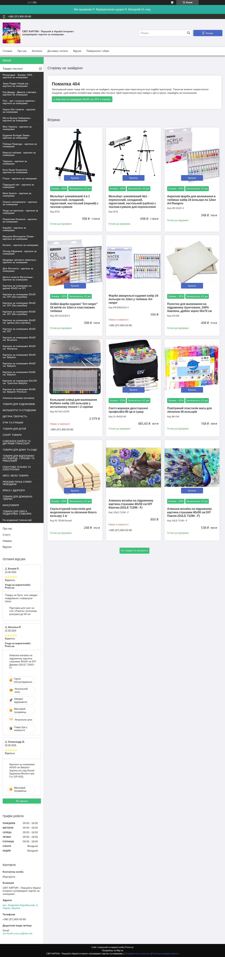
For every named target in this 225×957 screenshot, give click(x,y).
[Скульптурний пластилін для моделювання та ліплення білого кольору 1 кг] (74, 467)
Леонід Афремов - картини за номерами (20, 252)
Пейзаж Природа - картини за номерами (20, 145)
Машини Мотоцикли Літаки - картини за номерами (19, 237)
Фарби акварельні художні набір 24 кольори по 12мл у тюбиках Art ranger (133, 299)
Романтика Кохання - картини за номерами (20, 220)
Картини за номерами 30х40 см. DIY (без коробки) (19, 304)
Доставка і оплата (57, 50)
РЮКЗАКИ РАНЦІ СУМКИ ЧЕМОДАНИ (17, 483)
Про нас (22, 50)
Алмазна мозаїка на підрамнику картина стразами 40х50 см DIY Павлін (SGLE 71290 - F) (189, 512)
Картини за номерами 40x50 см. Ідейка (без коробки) (19, 321)
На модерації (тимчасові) (17, 520)
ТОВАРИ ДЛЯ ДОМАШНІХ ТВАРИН (17, 497)
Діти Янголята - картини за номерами (18, 269)
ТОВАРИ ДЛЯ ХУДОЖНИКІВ (19, 404)
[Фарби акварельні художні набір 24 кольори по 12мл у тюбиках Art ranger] (133, 262)
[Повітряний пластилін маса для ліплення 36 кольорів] (192, 366)
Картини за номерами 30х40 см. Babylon (19, 356)
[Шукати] (188, 33)
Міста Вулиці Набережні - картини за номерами (17, 119)
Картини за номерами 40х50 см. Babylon (19, 364)
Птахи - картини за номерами (20, 178)
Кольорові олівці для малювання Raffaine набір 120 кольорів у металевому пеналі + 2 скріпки (73, 403)
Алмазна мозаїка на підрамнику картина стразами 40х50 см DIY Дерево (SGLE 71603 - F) (22, 661)
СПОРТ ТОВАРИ (12, 434)
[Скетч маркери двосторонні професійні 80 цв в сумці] (133, 366)
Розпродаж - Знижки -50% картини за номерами (17, 76)
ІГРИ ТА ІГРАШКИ (13, 422)
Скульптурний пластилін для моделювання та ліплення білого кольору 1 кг (73, 512)
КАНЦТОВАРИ (11, 505)
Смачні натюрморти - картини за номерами (20, 203)
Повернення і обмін (97, 50)
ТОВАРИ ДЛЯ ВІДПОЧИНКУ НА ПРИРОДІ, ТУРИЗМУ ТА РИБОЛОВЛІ (18, 458)
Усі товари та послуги (133, 550)
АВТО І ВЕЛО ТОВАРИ (15, 475)
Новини (7, 540)
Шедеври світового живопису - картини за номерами (20, 261)
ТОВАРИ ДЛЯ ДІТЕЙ (14, 428)
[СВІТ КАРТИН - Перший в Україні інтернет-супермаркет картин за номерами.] (11, 32)
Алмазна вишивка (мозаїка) (18, 398)
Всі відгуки (22, 801)
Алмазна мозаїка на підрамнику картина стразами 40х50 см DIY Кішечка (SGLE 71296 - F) (131, 504)
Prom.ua (129, 947)
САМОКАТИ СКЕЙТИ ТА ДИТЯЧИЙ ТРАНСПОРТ (17, 442)
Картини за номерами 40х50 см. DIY (19, 330)
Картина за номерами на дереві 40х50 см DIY (17, 287)
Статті (6, 534)
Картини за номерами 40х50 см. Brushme (19, 338)
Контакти (37, 50)
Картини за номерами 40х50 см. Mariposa (19, 347)
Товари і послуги (12, 68)
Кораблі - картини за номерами (14, 229)
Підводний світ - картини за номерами (18, 185)
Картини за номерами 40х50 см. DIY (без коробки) (19, 312)
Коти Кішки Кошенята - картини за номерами (16, 171)
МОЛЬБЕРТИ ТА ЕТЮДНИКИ (19, 410)
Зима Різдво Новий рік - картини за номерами (16, 84)
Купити (75, 177)
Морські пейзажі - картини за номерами (19, 153)
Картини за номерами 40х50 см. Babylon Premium (19, 390)
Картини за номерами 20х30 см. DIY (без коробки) (19, 295)
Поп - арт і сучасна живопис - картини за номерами (19, 102)
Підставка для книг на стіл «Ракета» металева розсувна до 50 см (23, 610)
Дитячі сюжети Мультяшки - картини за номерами (18, 278)
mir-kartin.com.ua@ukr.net (17, 933)
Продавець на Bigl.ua (112, 950)
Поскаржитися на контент (137, 953)
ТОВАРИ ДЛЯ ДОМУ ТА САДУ (20, 449)
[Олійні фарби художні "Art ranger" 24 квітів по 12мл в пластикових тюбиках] (74, 262)
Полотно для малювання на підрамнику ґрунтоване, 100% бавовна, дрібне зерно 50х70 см (189, 307)
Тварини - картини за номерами (15, 162)
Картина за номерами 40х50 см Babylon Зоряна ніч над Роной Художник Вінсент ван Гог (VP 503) (22, 770)
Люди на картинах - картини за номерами (20, 211)
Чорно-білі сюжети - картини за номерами (19, 110)
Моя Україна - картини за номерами (17, 128)
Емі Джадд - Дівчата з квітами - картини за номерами (20, 93)
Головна (7, 50)
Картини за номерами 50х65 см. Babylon (19, 373)
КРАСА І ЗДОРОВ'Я (14, 490)
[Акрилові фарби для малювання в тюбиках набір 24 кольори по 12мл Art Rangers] (192, 154)
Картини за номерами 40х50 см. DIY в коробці (83, 99)
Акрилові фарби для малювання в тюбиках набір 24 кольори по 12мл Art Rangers (191, 200)
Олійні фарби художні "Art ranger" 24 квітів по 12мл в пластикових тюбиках (74, 307)
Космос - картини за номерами (20, 245)
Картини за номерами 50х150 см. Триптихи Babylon (20, 382)
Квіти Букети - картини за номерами (17, 194)
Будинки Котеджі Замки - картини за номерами (17, 136)
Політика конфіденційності (165, 953)
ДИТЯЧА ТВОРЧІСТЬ (15, 416)
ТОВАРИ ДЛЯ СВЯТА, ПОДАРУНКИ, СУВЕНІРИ (17, 512)
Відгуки (77, 50)
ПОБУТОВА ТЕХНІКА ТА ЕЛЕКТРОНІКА (17, 468)
